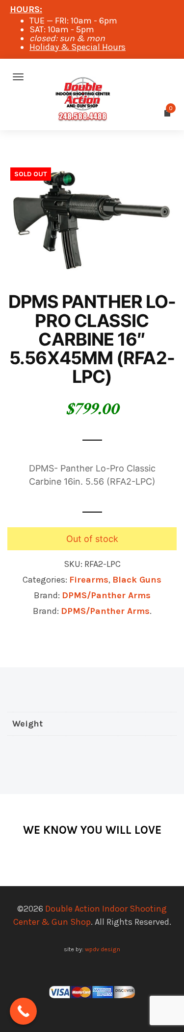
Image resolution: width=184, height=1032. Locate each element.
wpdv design (102, 949)
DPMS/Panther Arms (106, 595)
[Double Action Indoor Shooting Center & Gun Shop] (92, 77)
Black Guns (136, 579)
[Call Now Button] (23, 1011)
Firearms (88, 579)
